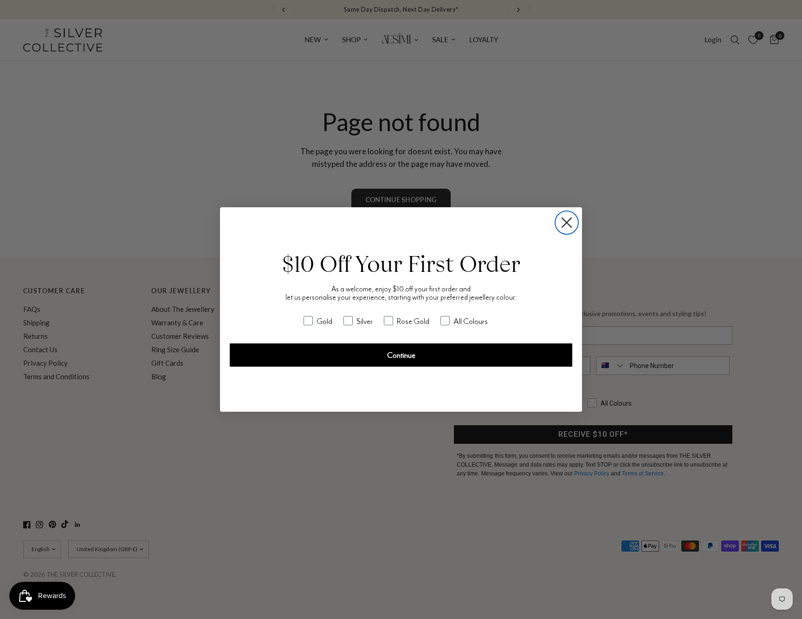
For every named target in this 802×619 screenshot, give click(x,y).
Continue (401, 355)
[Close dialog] (566, 222)
